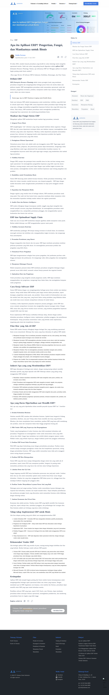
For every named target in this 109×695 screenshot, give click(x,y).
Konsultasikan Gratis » (91, 3)
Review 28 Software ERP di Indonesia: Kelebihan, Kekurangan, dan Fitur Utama (42, 75)
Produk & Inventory (38, 641)
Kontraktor (58, 649)
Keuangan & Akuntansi (39, 643)
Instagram (60, 679)
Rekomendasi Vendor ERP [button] (80, 80)
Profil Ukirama (14, 641)
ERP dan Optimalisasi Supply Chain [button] (83, 50)
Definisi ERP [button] (76, 43)
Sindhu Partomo (20, 55)
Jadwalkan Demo (57, 610)
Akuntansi (75, 96)
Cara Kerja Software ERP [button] (80, 54)
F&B (87, 100)
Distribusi (74, 100)
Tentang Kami (72, 3)
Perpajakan (84, 109)
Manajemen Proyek (38, 649)
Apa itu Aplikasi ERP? (84, 641)
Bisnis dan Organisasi (87, 96)
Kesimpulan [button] (75, 84)
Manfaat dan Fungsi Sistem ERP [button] (82, 46)
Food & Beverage (60, 643)
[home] (16, 3)
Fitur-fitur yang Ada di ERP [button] (80, 58)
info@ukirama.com (85, 687)
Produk (53, 3)
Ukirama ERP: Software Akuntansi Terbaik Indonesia (87, 659)
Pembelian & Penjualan (39, 646)
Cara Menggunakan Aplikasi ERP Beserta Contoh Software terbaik (87, 649)
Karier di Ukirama (15, 643)
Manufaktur (75, 109)
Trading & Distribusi (61, 641)
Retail (92, 109)
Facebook (60, 675)
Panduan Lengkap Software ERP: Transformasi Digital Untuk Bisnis (87, 644)
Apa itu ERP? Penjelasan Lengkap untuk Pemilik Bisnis (35, 98)
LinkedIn (60, 677)
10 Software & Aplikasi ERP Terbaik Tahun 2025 (88, 654)
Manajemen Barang (86, 105)
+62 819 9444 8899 (85, 683)
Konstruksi (75, 105)
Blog (11, 40)
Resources (62, 3)
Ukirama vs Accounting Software (39, 3)
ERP (16, 40)
